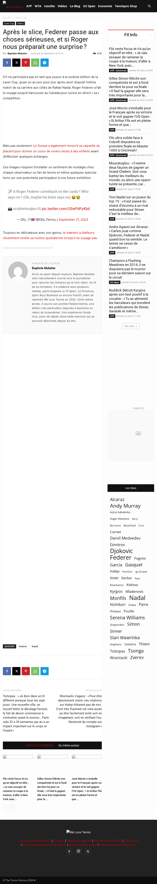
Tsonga (136, 651)
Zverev (137, 657)
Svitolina (130, 644)
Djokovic (121, 551)
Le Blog (75, 6)
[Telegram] (44, 63)
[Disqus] (52, 482)
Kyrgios (116, 591)
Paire (143, 604)
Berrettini (115, 525)
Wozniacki (118, 658)
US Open (89, 6)
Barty (135, 518)
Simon (133, 624)
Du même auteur (68, 745)
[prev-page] (5, 807)
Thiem (144, 644)
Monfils (118, 598)
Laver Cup (9, 23)
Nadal (35, 646)
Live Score (131, 840)
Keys (137, 578)
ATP (29, 6)
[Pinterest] (26, 63)
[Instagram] (78, 851)
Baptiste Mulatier (17, 53)
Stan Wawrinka (125, 637)
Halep (114, 571)
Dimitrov (117, 544)
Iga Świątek (141, 571)
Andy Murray (125, 506)
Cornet (115, 532)
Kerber (126, 578)
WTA (38, 6)
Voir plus (129, 326)
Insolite (49, 6)
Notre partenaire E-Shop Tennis (44, 845)
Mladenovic (135, 591)
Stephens (115, 644)
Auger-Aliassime (119, 518)
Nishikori (118, 604)
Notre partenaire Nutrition (117, 845)
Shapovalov (117, 625)
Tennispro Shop (126, 6)
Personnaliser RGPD (107, 840)
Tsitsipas (117, 651)
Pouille (129, 611)
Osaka (132, 605)
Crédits (59, 840)
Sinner (116, 631)
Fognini (140, 558)
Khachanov (117, 585)
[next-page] (12, 807)
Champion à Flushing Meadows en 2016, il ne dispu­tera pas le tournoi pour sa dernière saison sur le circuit (130, 269)
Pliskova (115, 611)
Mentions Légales (79, 840)
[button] (149, 6)
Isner (114, 578)
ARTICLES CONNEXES (40, 745)
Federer (23, 646)
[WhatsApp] (35, 63)
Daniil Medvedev (125, 538)
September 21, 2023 (73, 219)
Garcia (116, 565)
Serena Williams (127, 617)
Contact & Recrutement (35, 840)
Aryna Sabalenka (120, 512)
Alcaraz (117, 499)
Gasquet (133, 564)
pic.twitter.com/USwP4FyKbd (66, 209)
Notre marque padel (83, 845)
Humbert (127, 571)
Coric (141, 525)
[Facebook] (7, 63)
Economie (105, 6)
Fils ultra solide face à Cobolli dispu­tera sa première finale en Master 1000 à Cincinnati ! (128, 144)
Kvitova (132, 585)
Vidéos (62, 6)
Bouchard (130, 525)
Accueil (7, 17)
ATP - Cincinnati (118, 70)
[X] (16, 63)
